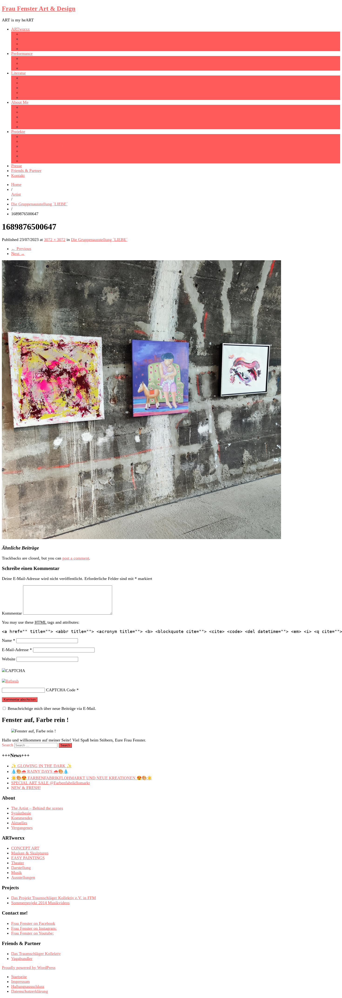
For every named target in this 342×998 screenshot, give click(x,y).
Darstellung (21, 867)
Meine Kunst (31, 112)
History (26, 117)
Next (18, 253)
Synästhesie (30, 126)
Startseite (19, 976)
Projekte (18, 131)
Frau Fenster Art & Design (38, 8)
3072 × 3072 (54, 239)
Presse (16, 165)
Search (7, 745)
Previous (21, 248)
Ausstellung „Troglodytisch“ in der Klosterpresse (62, 156)
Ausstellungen (32, 107)
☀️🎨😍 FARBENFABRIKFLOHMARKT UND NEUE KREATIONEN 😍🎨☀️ (81, 778)
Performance (22, 53)
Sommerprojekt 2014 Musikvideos (49, 160)
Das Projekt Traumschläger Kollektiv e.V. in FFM (53, 898)
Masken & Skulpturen (39, 48)
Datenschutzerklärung (29, 991)
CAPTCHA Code (60, 690)
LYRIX (26, 78)
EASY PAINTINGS (37, 38)
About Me (19, 102)
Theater (26, 63)
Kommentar (12, 613)
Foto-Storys (30, 82)
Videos (26, 58)
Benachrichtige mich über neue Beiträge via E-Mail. (52, 708)
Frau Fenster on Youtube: (32, 933)
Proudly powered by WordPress (28, 967)
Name (8, 640)
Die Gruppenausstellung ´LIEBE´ (48, 136)
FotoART (28, 43)
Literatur (18, 73)
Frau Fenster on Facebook (33, 923)
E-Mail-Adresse (17, 649)
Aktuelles (19, 822)
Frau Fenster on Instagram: (34, 928)
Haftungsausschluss (27, 986)
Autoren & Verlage (36, 97)
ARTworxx (20, 29)
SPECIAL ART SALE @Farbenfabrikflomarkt (50, 783)
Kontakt (18, 175)
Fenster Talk (30, 121)
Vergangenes (22, 827)
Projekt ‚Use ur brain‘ (38, 141)
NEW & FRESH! (26, 787)
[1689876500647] (141, 537)
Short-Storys (31, 87)
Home (16, 184)
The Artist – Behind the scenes (37, 808)
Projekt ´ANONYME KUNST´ (46, 146)
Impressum (20, 981)
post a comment (75, 558)
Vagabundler (21, 958)
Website (8, 659)
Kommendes (21, 818)
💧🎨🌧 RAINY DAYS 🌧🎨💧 (39, 771)
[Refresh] (10, 681)
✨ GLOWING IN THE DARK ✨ (41, 766)
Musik (25, 68)
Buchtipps (28, 92)
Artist (16, 194)
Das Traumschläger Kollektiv (36, 953)
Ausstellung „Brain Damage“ (45, 151)
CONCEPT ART (34, 34)
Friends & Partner (26, 170)
